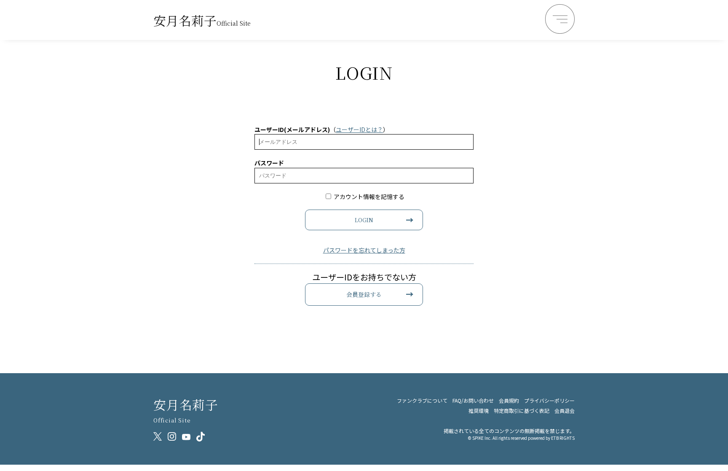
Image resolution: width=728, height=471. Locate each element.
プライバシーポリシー (549, 400)
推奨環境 (478, 410)
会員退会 (564, 410)
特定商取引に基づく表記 (521, 410)
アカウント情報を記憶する (368, 196)
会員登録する (364, 294)
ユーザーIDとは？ (359, 129)
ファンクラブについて (422, 400)
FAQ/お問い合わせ (473, 400)
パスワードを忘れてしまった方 (364, 250)
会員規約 (509, 400)
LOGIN (364, 220)
